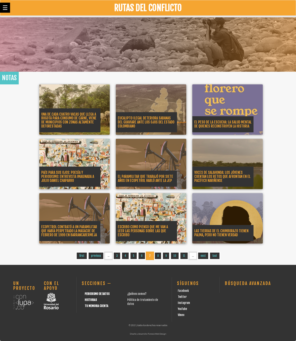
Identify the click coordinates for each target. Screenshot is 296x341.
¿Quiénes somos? (136, 293)
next (203, 255)
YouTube (182, 309)
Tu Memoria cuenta (96, 306)
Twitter (182, 297)
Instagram (184, 303)
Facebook (183, 290)
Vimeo (181, 315)
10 (174, 255)
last (214, 255)
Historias (91, 300)
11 (184, 255)
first (81, 255)
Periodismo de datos (97, 293)
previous (96, 255)
